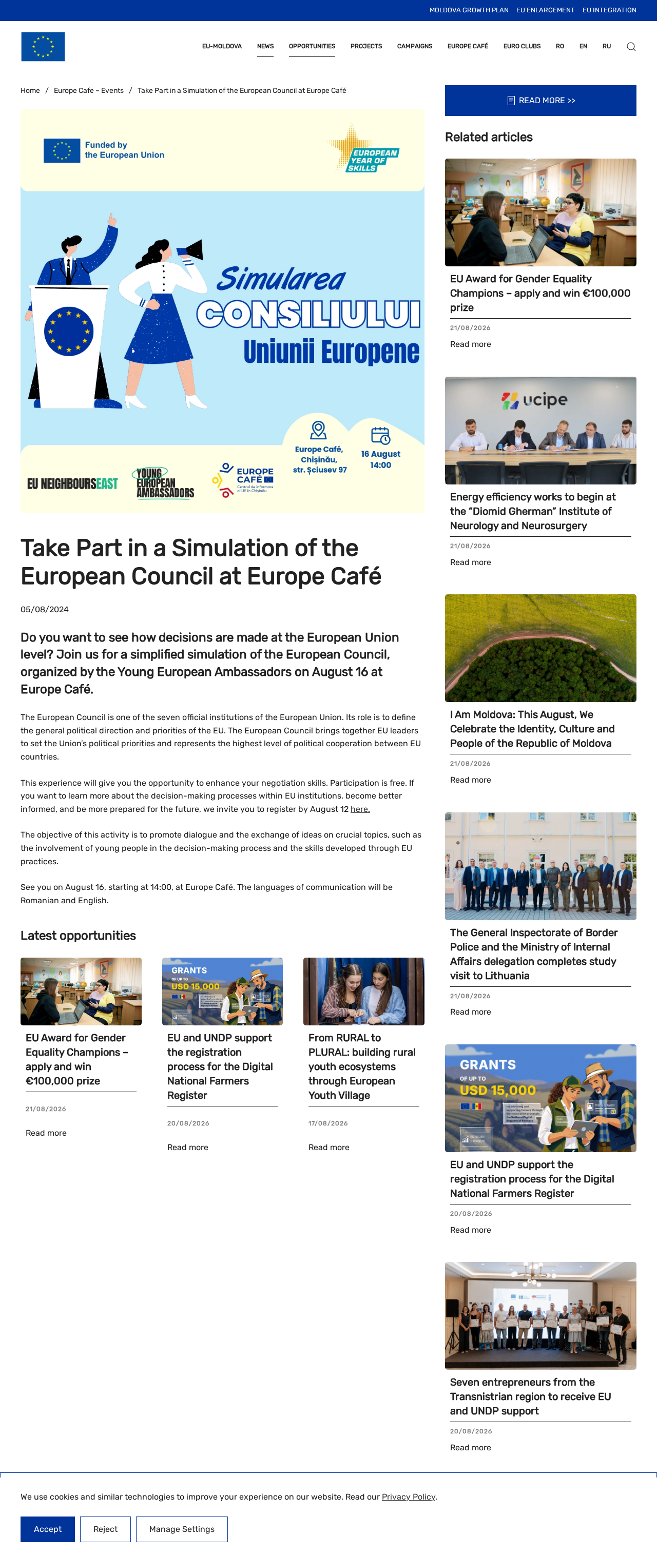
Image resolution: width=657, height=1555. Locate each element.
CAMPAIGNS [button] (414, 46)
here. (360, 809)
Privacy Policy (408, 1497)
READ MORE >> (547, 100)
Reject (105, 1529)
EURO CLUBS (522, 46)
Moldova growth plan (469, 10)
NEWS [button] (265, 46)
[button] (631, 46)
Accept (48, 1529)
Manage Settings (182, 1529)
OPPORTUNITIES (312, 46)
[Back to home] (43, 46)
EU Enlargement (545, 10)
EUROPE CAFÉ (468, 46)
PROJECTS (366, 46)
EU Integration (609, 10)
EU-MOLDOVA (222, 46)
